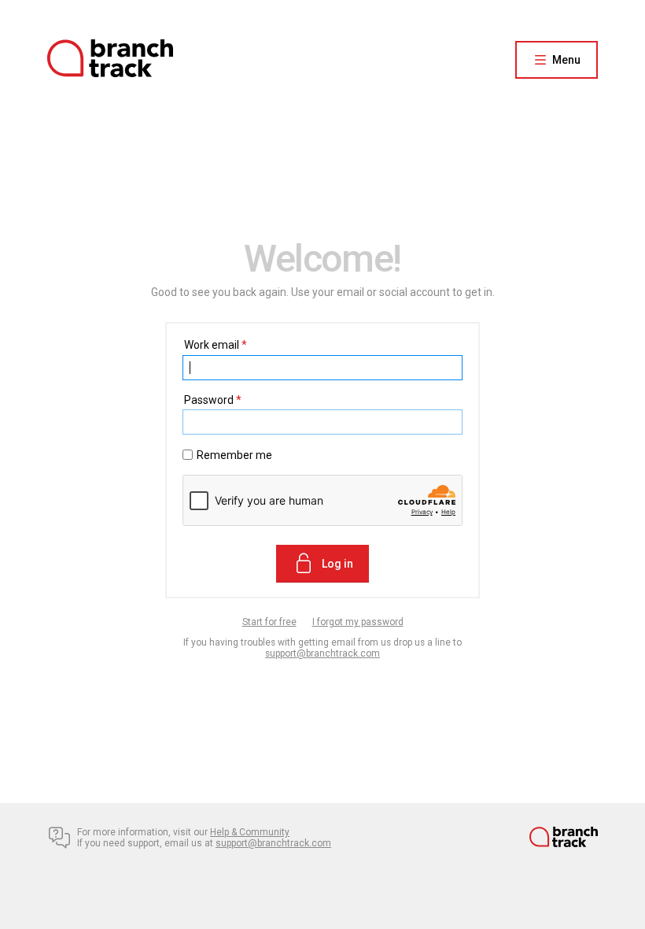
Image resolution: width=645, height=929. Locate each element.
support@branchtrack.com (322, 653)
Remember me (234, 455)
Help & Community (249, 832)
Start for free (269, 621)
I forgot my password (358, 621)
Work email (215, 345)
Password (212, 400)
